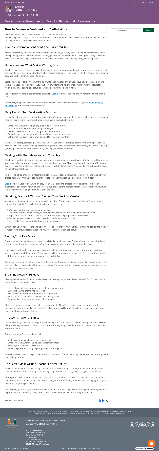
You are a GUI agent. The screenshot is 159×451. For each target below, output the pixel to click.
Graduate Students (25, 21)
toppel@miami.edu (42, 444)
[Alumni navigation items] (44, 21)
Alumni (40, 21)
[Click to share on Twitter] (107, 400)
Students (9, 21)
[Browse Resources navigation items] (94, 21)
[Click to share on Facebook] (99, 400)
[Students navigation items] (14, 21)
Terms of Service (22, 448)
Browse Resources (85, 21)
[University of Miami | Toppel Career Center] (21, 9)
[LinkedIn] (142, 424)
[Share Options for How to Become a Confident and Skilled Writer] (107, 29)
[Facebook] (132, 424)
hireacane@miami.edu (34, 439)
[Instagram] (137, 424)
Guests (151, 2)
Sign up (143, 2)
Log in (136, 2)
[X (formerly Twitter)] (147, 424)
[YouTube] (153, 424)
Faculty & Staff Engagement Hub (61, 21)
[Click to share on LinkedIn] (103, 400)
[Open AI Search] (151, 443)
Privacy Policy (10, 448)
